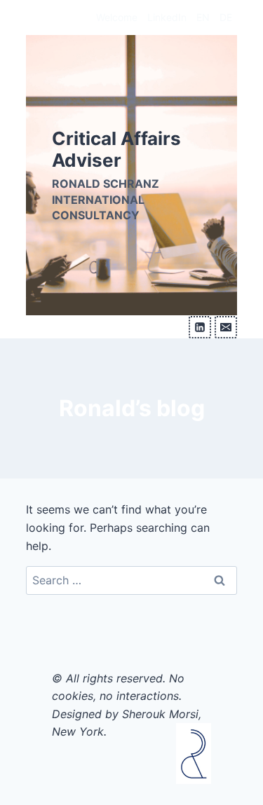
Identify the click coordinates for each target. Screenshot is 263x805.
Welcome (116, 17)
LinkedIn (167, 17)
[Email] (226, 327)
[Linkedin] (200, 327)
